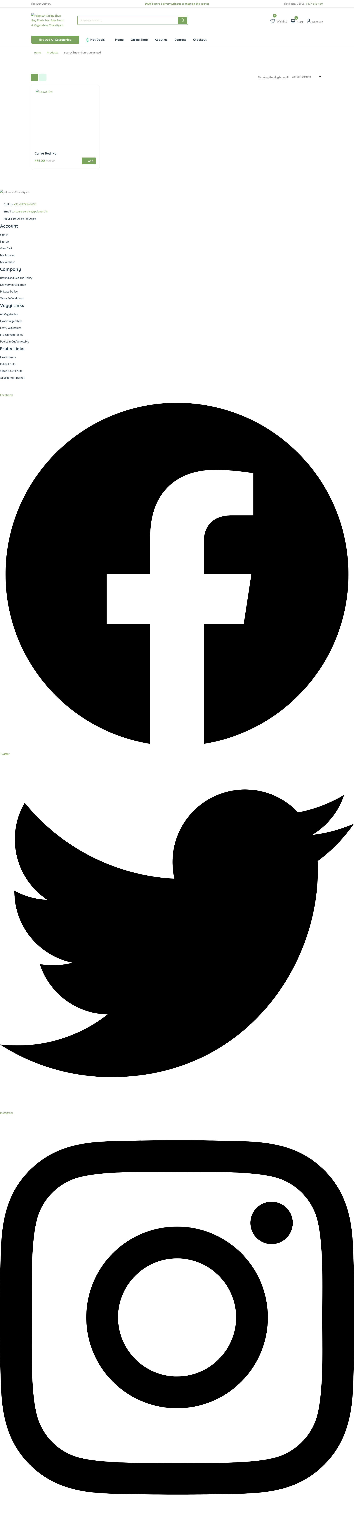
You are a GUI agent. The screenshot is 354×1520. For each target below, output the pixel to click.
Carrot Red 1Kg (45, 153)
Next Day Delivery (41, 4)
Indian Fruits (7, 364)
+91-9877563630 (25, 204)
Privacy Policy (9, 291)
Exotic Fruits (8, 357)
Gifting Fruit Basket (12, 377)
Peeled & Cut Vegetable (14, 341)
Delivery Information (13, 284)
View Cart (6, 248)
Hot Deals (97, 39)
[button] (89, 161)
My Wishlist (7, 262)
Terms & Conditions (12, 298)
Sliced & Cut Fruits (11, 370)
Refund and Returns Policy (16, 277)
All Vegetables (9, 314)
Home (37, 52)
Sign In (4, 234)
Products (52, 52)
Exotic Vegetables (11, 321)
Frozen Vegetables (11, 334)
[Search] (182, 20)
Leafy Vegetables (10, 327)
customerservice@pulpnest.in (30, 211)
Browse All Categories (55, 39)
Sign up (4, 241)
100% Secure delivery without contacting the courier (177, 3)
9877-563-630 (314, 4)
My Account (7, 255)
